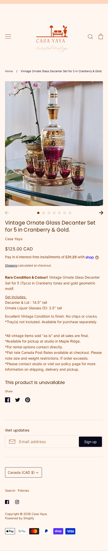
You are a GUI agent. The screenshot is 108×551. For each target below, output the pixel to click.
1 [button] (38, 213)
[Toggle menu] (8, 36)
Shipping (11, 265)
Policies (23, 490)
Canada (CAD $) (21, 472)
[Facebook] (7, 502)
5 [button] (59, 213)
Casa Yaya (13, 239)
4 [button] (54, 213)
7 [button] (70, 213)
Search (10, 490)
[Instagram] (17, 502)
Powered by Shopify (19, 518)
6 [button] (65, 213)
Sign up (90, 442)
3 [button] (49, 213)
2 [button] (43, 213)
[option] (54, 143)
